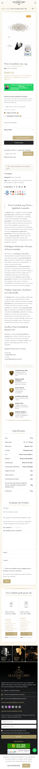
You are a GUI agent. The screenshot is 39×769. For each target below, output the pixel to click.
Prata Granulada (16, 177)
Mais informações (13, 765)
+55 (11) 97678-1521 (10, 355)
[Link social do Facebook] (14, 187)
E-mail (5, 560)
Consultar (28, 153)
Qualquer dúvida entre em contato (15, 349)
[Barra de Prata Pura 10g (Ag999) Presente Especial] (11, 604)
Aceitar (26, 765)
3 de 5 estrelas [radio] (17, 527)
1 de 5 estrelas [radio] (15, 527)
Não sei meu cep (10, 157)
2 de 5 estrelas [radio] (16, 527)
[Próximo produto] (35, 9)
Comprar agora (18, 142)
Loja (7, 9)
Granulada (14, 180)
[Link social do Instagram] (9, 706)
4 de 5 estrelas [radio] (19, 527)
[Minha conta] (35, 3)
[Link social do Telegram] (24, 187)
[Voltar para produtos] (33, 9)
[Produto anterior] (30, 9)
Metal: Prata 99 (23, 180)
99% (9, 180)
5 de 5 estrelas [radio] (20, 527)
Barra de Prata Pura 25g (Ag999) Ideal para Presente (26, 613)
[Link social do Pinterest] (19, 187)
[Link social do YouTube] (12, 706)
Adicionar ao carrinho (23, 138)
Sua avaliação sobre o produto (12, 530)
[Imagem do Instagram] (18, 654)
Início (3, 9)
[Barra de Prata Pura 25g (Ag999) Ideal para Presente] (26, 604)
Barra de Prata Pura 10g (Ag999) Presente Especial (10, 613)
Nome (5, 552)
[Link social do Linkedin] (22, 187)
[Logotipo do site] (19, 3)
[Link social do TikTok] (19, 706)
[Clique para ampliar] (9, 37)
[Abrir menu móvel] (2, 3)
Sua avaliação (7, 527)
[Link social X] (16, 187)
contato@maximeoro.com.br (13, 359)
